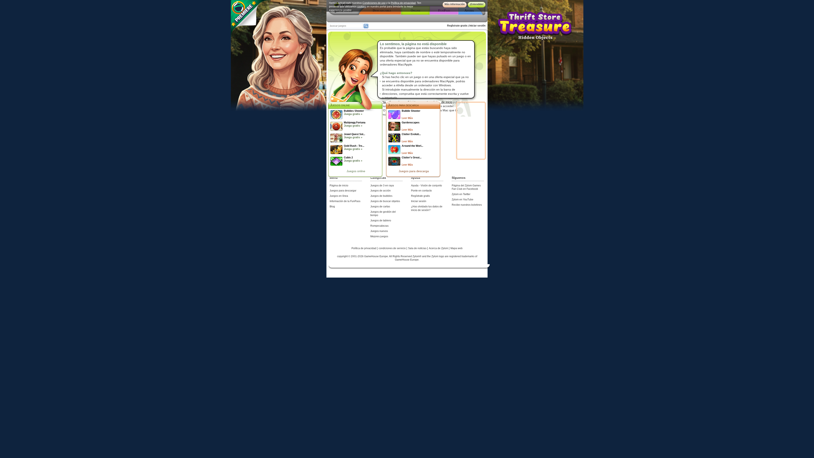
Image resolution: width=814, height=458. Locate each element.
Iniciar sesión (477, 25)
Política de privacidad (403, 2)
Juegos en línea (339, 195)
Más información (455, 4)
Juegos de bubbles (381, 195)
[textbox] (346, 26)
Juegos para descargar (343, 190)
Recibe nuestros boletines (467, 204)
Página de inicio (339, 185)
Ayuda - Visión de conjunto (426, 185)
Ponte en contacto (421, 190)
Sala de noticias (417, 248)
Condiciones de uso (374, 2)
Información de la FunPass (345, 201)
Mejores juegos (379, 236)
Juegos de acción (380, 190)
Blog (332, 206)
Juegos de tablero (380, 220)
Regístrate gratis (457, 25)
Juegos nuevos (379, 231)
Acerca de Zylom (439, 248)
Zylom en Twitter (461, 194)
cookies (361, 6)
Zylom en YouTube (462, 199)
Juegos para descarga (403, 105)
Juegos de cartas (380, 206)
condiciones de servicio (392, 248)
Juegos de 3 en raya (382, 185)
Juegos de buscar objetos (385, 201)
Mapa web (456, 248)
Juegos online (356, 171)
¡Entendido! (477, 4)
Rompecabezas (379, 225)
